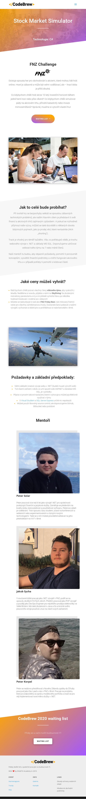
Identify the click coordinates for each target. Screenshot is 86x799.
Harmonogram (14, 781)
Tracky (11, 785)
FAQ (10, 790)
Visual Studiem (27, 400)
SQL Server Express (45, 400)
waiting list (42, 119)
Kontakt (36, 785)
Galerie (35, 781)
